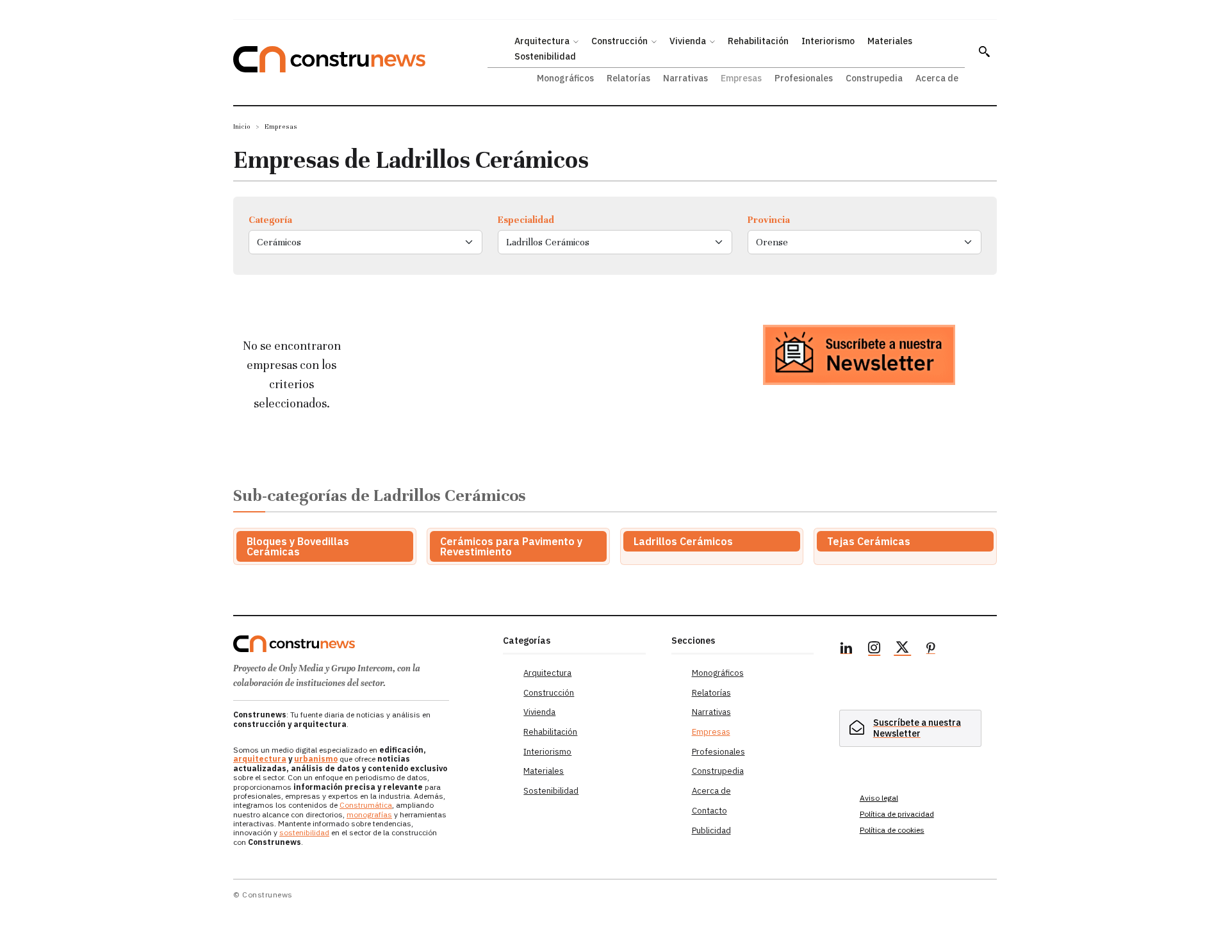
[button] (984, 51)
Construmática (366, 805)
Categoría (270, 219)
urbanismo (316, 759)
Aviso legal (879, 798)
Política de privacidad (897, 814)
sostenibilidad (304, 832)
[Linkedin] (846, 649)
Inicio (241, 126)
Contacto (709, 810)
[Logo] (360, 643)
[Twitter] (903, 649)
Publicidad (711, 830)
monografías (369, 814)
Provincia (769, 219)
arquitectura (259, 759)
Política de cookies (892, 830)
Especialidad (526, 219)
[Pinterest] (931, 649)
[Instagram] (874, 649)
